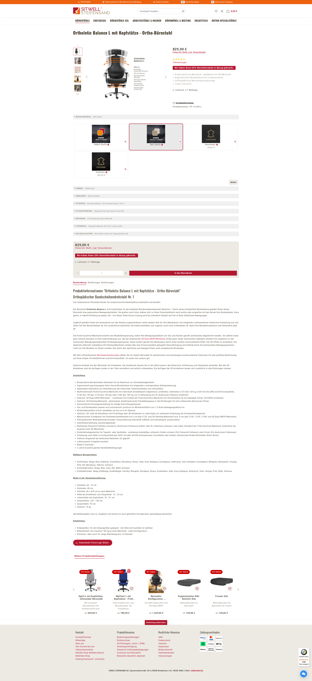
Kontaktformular (83, 637)
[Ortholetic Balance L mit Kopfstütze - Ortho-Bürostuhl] (126, 74)
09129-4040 (85, 2)
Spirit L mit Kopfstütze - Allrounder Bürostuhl (91, 597)
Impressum (163, 646)
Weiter (233, 182)
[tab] (79, 282)
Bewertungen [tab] (107, 282)
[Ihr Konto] (222, 11)
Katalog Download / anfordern (90, 659)
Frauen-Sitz (221, 596)
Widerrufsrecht (165, 650)
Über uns (80, 643)
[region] (120, 77)
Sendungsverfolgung (127, 646)
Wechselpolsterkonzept (108, 355)
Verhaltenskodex (166, 653)
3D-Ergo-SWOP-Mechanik (153, 339)
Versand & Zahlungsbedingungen (132, 650)
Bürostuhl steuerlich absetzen (131, 656)
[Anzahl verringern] (77, 273)
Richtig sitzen (123, 640)
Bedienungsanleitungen (128, 637)
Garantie (162, 643)
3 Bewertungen (180, 62)
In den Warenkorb (183, 273)
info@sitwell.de (197, 670)
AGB (160, 637)
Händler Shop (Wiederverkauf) (90, 653)
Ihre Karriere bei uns (85, 646)
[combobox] (158, 11)
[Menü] (308, 649)
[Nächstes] (166, 77)
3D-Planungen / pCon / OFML (131, 643)
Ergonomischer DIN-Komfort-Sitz (189, 597)
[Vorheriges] (86, 77)
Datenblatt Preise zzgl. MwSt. (94, 542)
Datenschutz (164, 640)
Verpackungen (165, 656)
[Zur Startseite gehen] (91, 10)
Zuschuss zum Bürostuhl (129, 653)
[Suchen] (183, 11)
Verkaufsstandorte (84, 650)
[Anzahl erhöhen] (125, 273)
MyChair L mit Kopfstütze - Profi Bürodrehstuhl (123, 597)
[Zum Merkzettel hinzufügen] (98, 588)
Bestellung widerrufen (156, 622)
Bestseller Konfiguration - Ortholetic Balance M (156, 597)
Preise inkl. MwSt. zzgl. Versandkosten (189, 52)
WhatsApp (80, 640)
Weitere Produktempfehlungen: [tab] (89, 556)
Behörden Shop (83, 656)
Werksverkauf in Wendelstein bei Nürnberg (123, 2)
